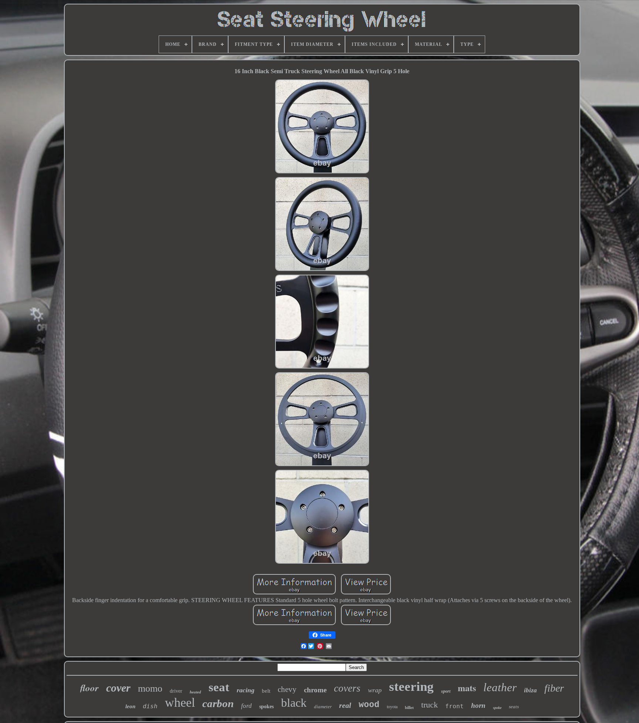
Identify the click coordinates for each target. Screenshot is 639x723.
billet (409, 707)
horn (478, 705)
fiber (554, 688)
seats (514, 706)
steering (411, 686)
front (454, 706)
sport (445, 691)
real (345, 705)
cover (118, 688)
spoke (497, 708)
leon (130, 706)
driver (176, 691)
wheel (180, 702)
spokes (266, 706)
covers (347, 688)
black (294, 702)
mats (467, 687)
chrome (315, 690)
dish (150, 706)
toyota (392, 706)
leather (500, 687)
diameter (323, 706)
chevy (287, 689)
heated (195, 692)
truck (429, 704)
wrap (375, 690)
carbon (218, 703)
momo (150, 688)
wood (369, 705)
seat (219, 687)
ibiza (530, 690)
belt (266, 691)
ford (246, 705)
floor (89, 687)
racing (245, 690)
